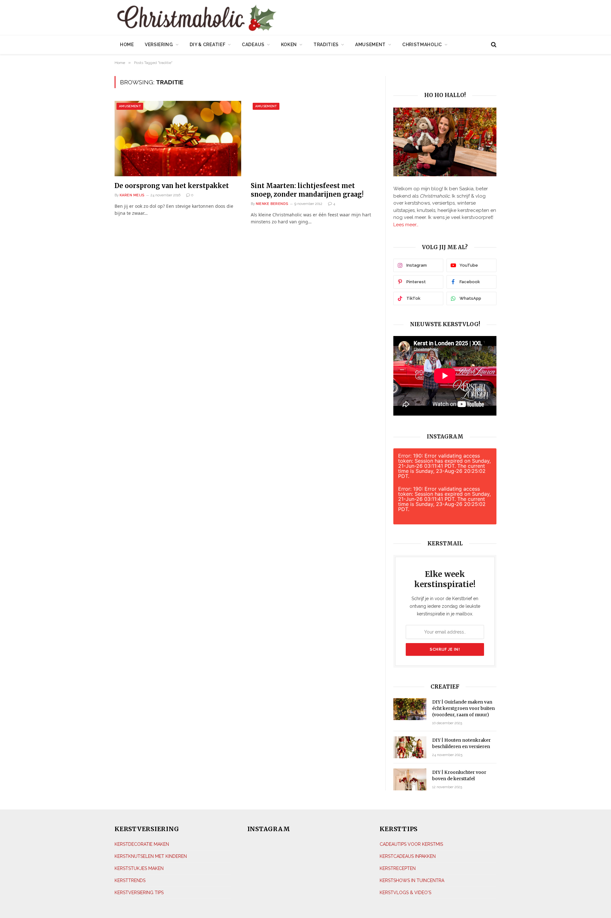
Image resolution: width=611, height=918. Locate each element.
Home (127, 44)
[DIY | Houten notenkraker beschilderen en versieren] (409, 747)
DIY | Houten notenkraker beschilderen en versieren (461, 743)
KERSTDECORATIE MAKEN (142, 844)
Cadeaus (253, 44)
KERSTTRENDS (130, 880)
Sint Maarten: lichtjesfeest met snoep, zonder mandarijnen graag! (307, 190)
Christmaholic (422, 44)
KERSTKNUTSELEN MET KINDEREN (151, 856)
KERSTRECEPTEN (398, 868)
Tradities (326, 44)
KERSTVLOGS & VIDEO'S (405, 892)
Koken (289, 44)
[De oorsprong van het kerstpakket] (178, 138)
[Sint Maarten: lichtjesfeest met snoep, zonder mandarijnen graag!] (314, 138)
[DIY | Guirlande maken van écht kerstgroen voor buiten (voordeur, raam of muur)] (409, 709)
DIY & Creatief (208, 44)
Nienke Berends (272, 204)
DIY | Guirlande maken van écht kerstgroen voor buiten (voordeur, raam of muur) (463, 708)
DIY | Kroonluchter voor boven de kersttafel (459, 775)
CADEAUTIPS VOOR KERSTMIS (411, 844)
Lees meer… (405, 225)
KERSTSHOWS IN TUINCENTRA (412, 880)
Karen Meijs (132, 195)
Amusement (370, 44)
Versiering (159, 44)
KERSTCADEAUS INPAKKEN (408, 856)
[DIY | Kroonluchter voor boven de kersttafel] (409, 779)
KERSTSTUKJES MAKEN (139, 868)
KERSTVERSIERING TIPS (139, 892)
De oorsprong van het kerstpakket (172, 186)
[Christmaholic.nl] (232, 18)
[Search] (493, 45)
